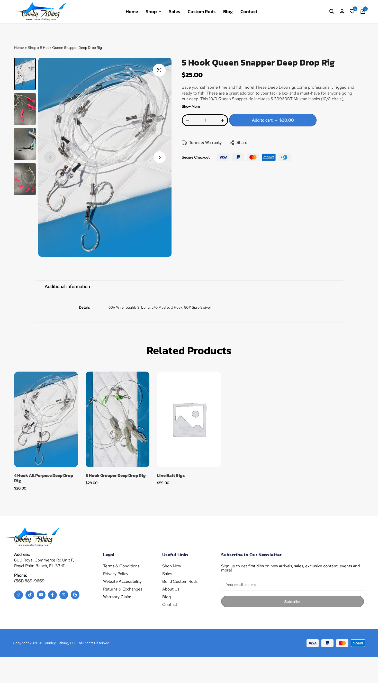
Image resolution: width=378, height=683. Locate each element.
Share (242, 142)
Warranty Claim (117, 597)
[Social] (18, 594)
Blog (228, 11)
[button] (352, 11)
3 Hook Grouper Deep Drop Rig (116, 475)
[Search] (332, 11)
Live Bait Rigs (171, 475)
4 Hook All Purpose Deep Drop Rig (43, 478)
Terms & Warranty (205, 142)
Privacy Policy (115, 574)
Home (132, 11)
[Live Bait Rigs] (189, 419)
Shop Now (171, 566)
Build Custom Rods (179, 581)
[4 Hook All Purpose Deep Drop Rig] (46, 419)
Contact (248, 11)
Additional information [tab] (67, 286)
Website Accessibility (122, 581)
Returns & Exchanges (122, 589)
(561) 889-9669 (29, 581)
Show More (191, 107)
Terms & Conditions (121, 566)
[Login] (342, 11)
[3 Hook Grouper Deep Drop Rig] (117, 419)
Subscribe (292, 601)
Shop (151, 11)
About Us (170, 589)
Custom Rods (201, 11)
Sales (174, 11)
